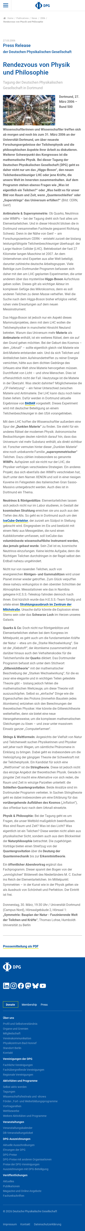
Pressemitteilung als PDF (21, 946)
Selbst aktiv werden (15, 1086)
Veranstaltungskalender (17, 1127)
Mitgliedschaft (12, 1033)
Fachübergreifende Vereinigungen (23, 1069)
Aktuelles (8, 1181)
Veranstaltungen (13, 1122)
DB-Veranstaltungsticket (18, 1132)
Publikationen (11, 1186)
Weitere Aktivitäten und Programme (24, 1115)
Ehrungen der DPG (14, 1149)
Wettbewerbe (11, 1110)
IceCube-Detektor (15, 521)
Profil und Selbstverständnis (20, 1023)
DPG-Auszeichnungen (16, 1139)
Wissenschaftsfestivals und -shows (24, 1096)
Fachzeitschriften (13, 1195)
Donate (10, 1004)
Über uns (8, 1018)
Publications (22, 18)
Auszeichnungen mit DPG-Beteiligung (25, 1169)
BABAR (30, 403)
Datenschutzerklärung (47, 1224)
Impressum (10, 1224)
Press (44, 1004)
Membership (29, 1004)
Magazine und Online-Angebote (22, 1191)
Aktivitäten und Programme (20, 1081)
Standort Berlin (12, 1048)
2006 (42, 18)
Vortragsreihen (12, 1106)
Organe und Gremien (15, 1028)
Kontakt (8, 1052)
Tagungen (9, 1091)
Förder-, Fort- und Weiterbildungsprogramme (30, 1101)
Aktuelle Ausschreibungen (19, 1145)
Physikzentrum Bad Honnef (20, 1043)
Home (10, 18)
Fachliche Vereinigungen (18, 1065)
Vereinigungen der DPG (17, 1059)
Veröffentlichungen (15, 1175)
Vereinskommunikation (17, 1038)
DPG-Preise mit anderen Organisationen (27, 1159)
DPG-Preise (10, 1154)
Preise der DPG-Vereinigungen (21, 1164)
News (34, 18)
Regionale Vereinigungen (18, 1074)
